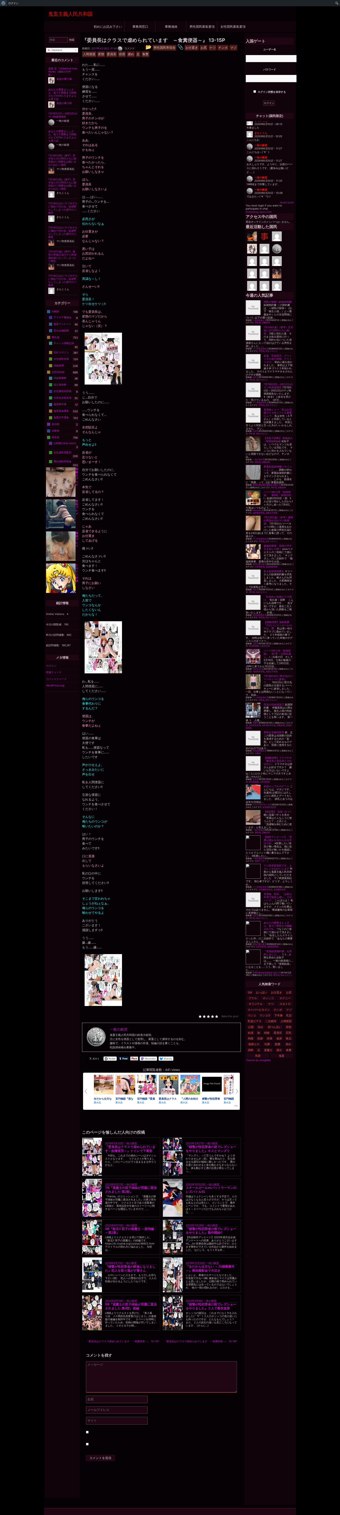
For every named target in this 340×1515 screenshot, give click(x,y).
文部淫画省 (260, 566)
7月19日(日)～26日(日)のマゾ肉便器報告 (278, 386)
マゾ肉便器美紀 (260, 348)
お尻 (289, 992)
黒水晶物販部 (61, 330)
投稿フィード (53, 672)
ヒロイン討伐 (77, 572)
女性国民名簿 (255, 725)
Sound (283, 202)
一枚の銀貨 (130, 1143)
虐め (288, 1044)
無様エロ (253, 1044)
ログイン (51, 665)
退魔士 (268, 1050)
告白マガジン (271, 351)
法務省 (258, 753)
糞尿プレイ (77, 539)
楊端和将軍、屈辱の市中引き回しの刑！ (278, 547)
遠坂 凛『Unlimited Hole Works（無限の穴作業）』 (62, 71)
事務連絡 (171, 26)
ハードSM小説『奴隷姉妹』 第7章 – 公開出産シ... (277, 653)
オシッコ (268, 998)
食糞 (288, 1050)
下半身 (278, 1015)
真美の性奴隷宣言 (274, 704)
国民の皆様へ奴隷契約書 (278, 301)
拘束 (250, 1038)
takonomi (257, 510)
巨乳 (288, 1032)
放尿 (279, 1038)
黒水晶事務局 (259, 615)
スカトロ (285, 1003)
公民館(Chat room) (65, 443)
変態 (288, 1027)
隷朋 (255, 589)
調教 (250, 1050)
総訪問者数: (53, 645)
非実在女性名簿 (62, 397)
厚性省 (258, 322)
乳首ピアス (254, 1021)
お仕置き (276, 992)
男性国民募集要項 (202, 26)
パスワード (269, 69)
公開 (250, 1027)
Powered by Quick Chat (259, 212)
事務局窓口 (140, 26)
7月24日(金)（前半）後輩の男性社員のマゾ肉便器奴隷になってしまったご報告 (62, 256)
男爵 (255, 723)
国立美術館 (60, 384)
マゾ (289, 1009)
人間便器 (286, 1021)
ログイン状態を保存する (271, 91)
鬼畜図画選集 (259, 513)
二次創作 (270, 1021)
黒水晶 (97, 1102)
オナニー (285, 998)
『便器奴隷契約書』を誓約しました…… (278, 953)
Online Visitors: (56, 614)
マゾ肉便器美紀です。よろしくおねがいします (278, 867)
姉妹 (267, 1032)
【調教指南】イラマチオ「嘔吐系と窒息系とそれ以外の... (278, 761)
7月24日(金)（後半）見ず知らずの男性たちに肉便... (278, 330)
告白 (260, 1027)
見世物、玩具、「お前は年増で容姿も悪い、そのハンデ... (278, 897)
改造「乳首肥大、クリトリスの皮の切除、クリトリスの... (278, 359)
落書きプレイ (77, 476)
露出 (279, 1050)
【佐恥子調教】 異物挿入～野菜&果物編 (278, 439)
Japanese (56, 49)
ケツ (271, 1003)
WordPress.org (55, 685)
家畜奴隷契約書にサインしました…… (278, 468)
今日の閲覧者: (54, 624)
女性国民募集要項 (233, 26)
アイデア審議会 (62, 317)
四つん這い (275, 1027)
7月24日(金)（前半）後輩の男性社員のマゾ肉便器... (278, 520)
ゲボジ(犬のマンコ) (261, 804)
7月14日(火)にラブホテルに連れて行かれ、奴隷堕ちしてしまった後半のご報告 (62, 208)
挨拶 (260, 1038)
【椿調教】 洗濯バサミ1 (277, 811)
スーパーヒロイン (259, 1009)
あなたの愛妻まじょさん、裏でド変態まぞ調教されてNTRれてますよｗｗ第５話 (62, 94)
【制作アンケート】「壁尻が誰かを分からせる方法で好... (278, 840)
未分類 (55, 424)
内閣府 (55, 311)
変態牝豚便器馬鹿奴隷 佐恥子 (266, 485)
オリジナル (255, 1003)
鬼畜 (281, 1055)
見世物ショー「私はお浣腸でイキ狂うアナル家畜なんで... (278, 412)
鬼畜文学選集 (272, 513)
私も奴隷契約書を (274, 571)
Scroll (290, 202)
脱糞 (277, 1044)
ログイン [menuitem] (13, 3)
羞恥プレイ (77, 507)
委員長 (278, 1032)
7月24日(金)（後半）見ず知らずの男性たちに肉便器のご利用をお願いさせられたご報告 (62, 160)
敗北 (288, 1038)
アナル (253, 998)
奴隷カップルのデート (276, 786)
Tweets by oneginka (258, 1060)
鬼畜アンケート (262, 861)
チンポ (278, 1009)
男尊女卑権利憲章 (274, 732)
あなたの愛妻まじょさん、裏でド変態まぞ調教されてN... (278, 926)
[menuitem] (3, 3)
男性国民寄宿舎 (269, 725)
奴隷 (250, 1032)
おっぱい (261, 992)
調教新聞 (266, 322)
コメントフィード (56, 678)
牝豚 (267, 1044)
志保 (255, 377)
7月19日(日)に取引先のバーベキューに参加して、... (278, 679)
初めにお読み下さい (108, 26)
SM (250, 992)
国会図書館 (254, 646)
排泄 (269, 1038)
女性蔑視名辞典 (62, 391)
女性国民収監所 (269, 807)
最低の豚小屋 (259, 564)
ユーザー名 (269, 49)
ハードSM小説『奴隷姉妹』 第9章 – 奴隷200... (278, 493)
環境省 (55, 437)
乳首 (289, 1015)
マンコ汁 (265, 1015)
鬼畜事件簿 (60, 404)
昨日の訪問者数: (56, 634)
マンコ (252, 1015)
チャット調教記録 (64, 343)
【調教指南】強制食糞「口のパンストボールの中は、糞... (278, 625)
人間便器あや (259, 320)
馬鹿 (258, 1055)
